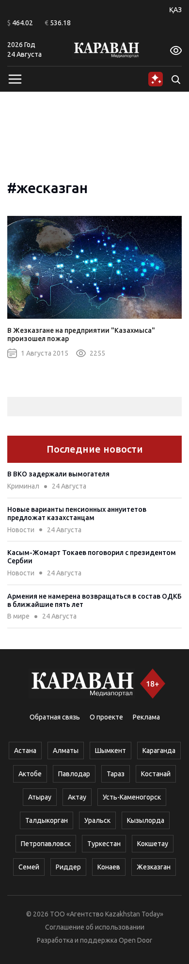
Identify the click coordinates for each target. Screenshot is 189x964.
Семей (28, 867)
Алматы (66, 750)
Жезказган (154, 867)
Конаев (108, 867)
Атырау (39, 797)
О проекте (106, 717)
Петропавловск (46, 844)
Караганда (158, 750)
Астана (25, 750)
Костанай (156, 774)
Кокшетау (152, 844)
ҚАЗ (175, 10)
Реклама (146, 717)
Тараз (116, 774)
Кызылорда (145, 820)
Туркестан (104, 844)
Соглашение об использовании (94, 927)
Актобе (30, 774)
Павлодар (74, 774)
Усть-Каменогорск (132, 797)
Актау (77, 797)
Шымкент (110, 750)
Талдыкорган (46, 820)
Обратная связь (55, 717)
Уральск (97, 820)
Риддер (68, 867)
